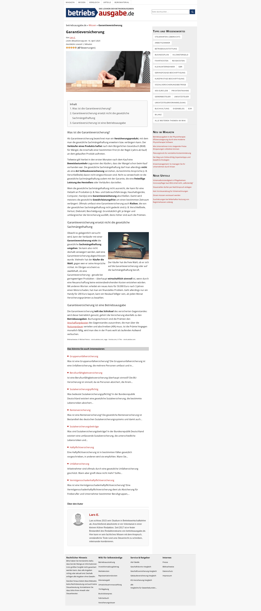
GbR (180, 66)
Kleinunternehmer (165, 66)
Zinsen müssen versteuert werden (166, 195)
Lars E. (72, 37)
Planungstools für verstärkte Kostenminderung (172, 153)
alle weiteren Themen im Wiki (170, 120)
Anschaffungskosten (77, 322)
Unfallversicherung (79, 463)
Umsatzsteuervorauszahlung (110, 584)
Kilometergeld (180, 54)
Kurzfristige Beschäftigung (169, 78)
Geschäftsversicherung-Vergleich (143, 571)
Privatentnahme (180, 90)
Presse (165, 562)
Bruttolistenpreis (105, 593)
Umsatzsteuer (181, 96)
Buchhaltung (162, 108)
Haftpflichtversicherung (82, 447)
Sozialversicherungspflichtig (84, 389)
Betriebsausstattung (166, 48)
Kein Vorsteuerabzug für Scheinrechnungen (170, 191)
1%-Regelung (103, 589)
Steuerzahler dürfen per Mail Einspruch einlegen (172, 187)
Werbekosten (103, 571)
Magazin (70, 2)
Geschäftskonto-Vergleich (140, 566)
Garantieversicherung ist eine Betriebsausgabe (99, 122)
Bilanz (158, 114)
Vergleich (94, 2)
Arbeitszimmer (162, 42)
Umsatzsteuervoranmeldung (170, 102)
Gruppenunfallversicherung (84, 356)
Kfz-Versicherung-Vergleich (141, 580)
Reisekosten (178, 60)
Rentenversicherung (80, 410)
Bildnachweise (168, 566)
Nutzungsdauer (75, 326)
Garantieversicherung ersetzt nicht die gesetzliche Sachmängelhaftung (100, 116)
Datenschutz (168, 571)
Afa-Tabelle (134, 562)
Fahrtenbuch (103, 598)
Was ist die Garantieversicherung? (91, 108)
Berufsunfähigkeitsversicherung (86, 372)
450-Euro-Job (161, 90)
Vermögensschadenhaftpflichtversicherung (92, 480)
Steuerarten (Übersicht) (167, 37)
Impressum (167, 575)
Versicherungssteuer (106, 602)
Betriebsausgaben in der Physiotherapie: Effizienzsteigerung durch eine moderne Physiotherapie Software (169, 139)
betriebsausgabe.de (76, 25)
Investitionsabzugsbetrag (108, 566)
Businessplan (162, 54)
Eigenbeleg (178, 108)
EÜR (190, 108)
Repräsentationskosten (107, 575)
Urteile (107, 2)
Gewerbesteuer (163, 96)
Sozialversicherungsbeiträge (84, 426)
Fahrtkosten (161, 60)
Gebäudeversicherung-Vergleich (143, 575)
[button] (67, 47)
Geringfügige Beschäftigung (170, 72)
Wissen (82, 2)
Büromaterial (122, 2)
